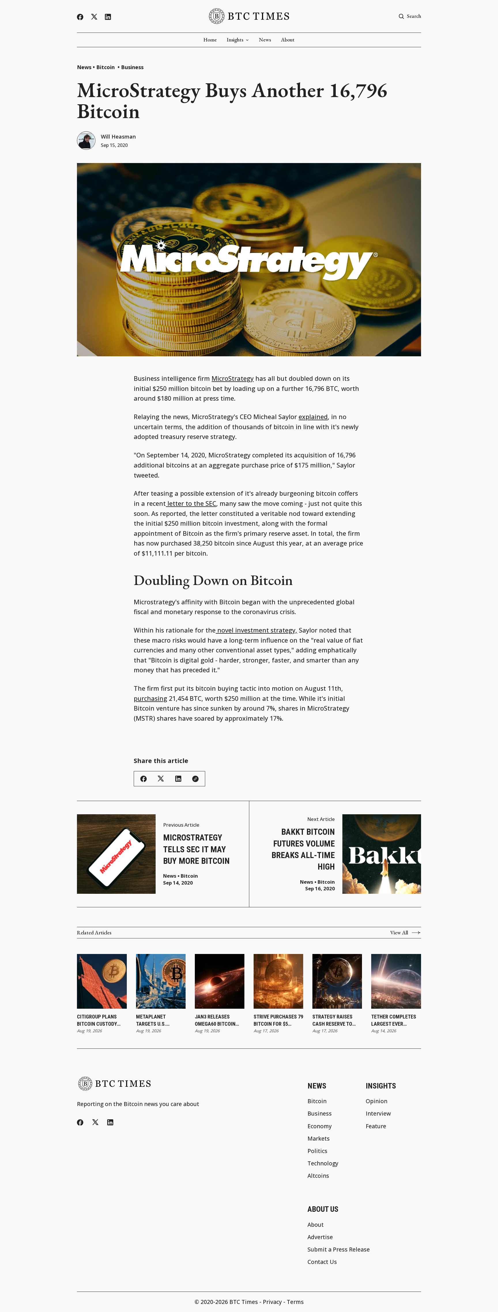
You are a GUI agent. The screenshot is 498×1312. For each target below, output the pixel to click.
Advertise (320, 1237)
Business (132, 67)
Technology (323, 1163)
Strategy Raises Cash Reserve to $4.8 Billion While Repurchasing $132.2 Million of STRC (333, 1020)
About (288, 39)
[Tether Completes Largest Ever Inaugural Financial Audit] (396, 981)
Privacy (272, 1302)
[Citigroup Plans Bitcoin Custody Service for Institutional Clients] (102, 981)
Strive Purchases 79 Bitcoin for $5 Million (278, 1020)
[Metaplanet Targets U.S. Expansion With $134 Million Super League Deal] (161, 981)
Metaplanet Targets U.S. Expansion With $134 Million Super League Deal (160, 1020)
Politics (317, 1151)
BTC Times (243, 1302)
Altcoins (318, 1175)
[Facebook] (80, 17)
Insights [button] (235, 39)
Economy (320, 1126)
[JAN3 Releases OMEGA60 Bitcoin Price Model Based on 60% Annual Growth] (220, 981)
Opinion (376, 1101)
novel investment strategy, (256, 630)
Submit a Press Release (339, 1249)
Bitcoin (106, 67)
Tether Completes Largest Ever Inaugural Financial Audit (393, 1020)
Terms (295, 1302)
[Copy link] (195, 779)
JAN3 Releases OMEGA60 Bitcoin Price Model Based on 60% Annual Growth (217, 1020)
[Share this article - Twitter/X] (161, 779)
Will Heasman (118, 136)
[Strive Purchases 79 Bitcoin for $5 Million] (278, 981)
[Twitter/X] (94, 17)
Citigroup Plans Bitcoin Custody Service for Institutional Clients (97, 1020)
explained (313, 416)
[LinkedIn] (108, 17)
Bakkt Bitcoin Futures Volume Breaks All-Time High (303, 849)
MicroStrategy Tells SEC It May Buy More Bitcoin (196, 849)
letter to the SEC (191, 503)
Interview (378, 1113)
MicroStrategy (233, 378)
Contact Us (322, 1261)
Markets (319, 1138)
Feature (376, 1126)
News (265, 39)
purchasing (150, 698)
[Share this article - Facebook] (143, 779)
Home (210, 39)
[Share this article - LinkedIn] (178, 779)
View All (399, 932)
